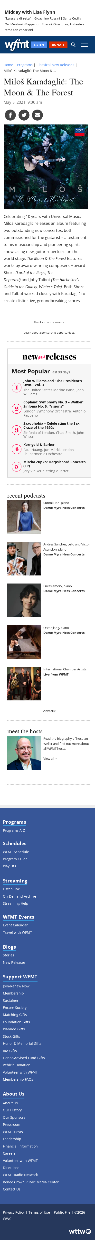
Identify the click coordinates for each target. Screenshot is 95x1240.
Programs (25, 64)
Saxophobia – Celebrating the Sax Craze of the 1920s (53, 430)
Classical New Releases (55, 64)
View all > (49, 711)
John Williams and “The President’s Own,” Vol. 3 (53, 387)
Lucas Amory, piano (57, 586)
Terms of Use (39, 1212)
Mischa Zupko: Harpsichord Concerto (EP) (54, 466)
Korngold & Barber (48, 449)
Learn (27, 332)
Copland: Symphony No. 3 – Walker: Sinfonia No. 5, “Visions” (54, 409)
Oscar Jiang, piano (56, 627)
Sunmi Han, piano (56, 503)
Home (8, 64)
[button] (73, 44)
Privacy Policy (14, 1212)
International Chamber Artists (64, 669)
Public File (62, 1212)
